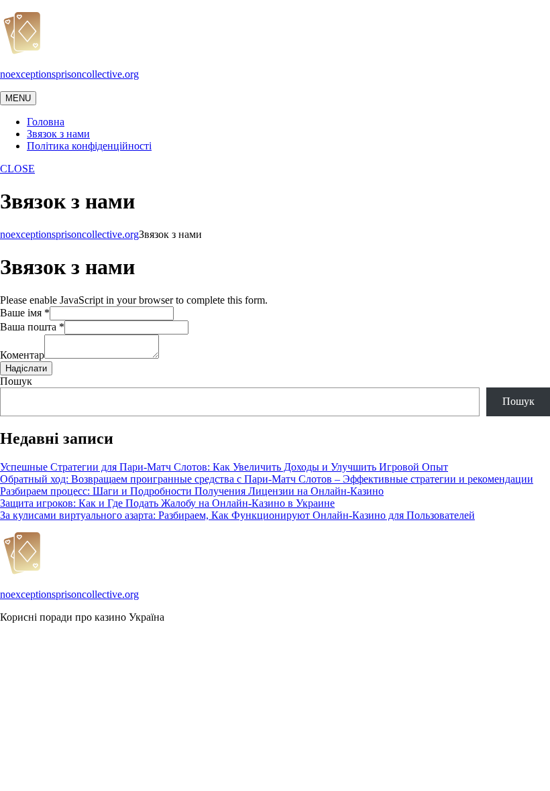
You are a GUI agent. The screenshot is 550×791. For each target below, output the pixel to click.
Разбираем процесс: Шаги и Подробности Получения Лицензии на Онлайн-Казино (192, 491)
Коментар (22, 355)
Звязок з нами (58, 133)
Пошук (16, 381)
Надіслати (26, 368)
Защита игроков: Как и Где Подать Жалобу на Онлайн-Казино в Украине (167, 503)
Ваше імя (25, 312)
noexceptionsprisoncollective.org (69, 74)
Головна (45, 121)
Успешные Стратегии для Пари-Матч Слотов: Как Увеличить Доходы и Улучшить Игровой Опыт (224, 467)
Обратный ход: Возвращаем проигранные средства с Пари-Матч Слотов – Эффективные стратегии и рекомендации (266, 479)
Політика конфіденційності (89, 145)
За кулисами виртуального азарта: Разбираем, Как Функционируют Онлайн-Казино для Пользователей (237, 515)
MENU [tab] (18, 98)
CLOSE (17, 168)
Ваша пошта (32, 326)
